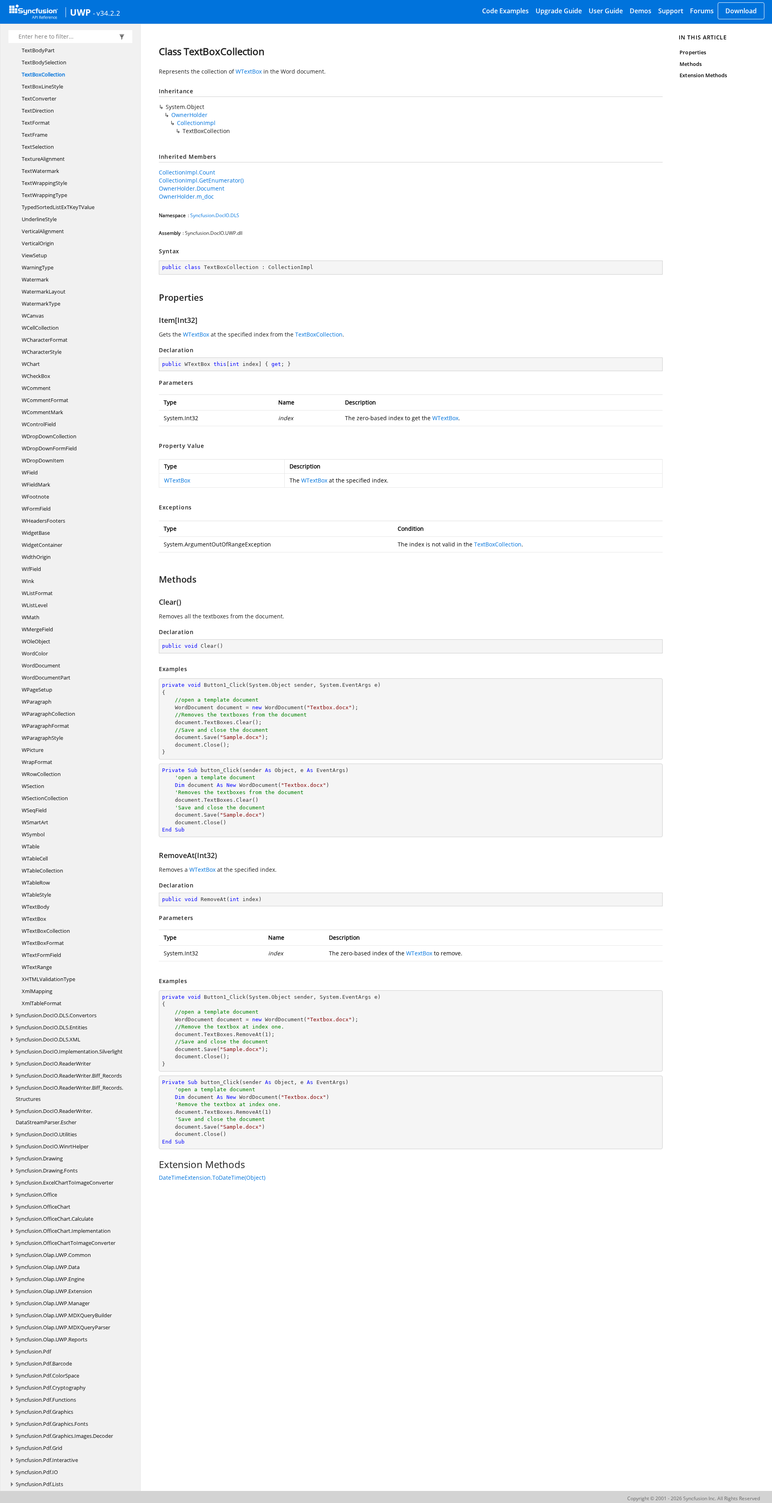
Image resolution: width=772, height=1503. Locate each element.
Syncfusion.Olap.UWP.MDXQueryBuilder (64, 1315)
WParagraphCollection (48, 713)
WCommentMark (42, 412)
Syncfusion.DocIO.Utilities (46, 1134)
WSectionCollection (45, 798)
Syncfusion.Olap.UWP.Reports (51, 1339)
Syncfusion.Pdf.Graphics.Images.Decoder (64, 1435)
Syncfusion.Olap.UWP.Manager (53, 1303)
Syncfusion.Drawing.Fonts (47, 1170)
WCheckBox (36, 376)
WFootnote (35, 496)
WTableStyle (36, 894)
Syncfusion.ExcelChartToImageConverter (64, 1182)
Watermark (35, 279)
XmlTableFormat (42, 1003)
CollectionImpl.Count (187, 172)
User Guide (606, 10)
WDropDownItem (43, 460)
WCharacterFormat (45, 339)
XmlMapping (37, 991)
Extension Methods (703, 75)
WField (30, 472)
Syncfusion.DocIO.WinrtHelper (52, 1146)
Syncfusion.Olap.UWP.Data (48, 1267)
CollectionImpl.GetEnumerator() (201, 180)
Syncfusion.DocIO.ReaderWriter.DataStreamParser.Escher (54, 1116)
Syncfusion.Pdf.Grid (39, 1448)
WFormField (36, 508)
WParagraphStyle (42, 737)
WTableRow (36, 882)
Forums (702, 10)
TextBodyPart (38, 50)
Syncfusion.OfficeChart (43, 1206)
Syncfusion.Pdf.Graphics (44, 1411)
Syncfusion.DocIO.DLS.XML (48, 1039)
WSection (33, 786)
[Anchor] (155, 297)
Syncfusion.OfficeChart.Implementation (63, 1230)
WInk (28, 581)
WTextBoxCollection (46, 930)
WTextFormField (41, 955)
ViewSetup (34, 255)
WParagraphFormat (45, 725)
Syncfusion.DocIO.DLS (214, 215)
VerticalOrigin (38, 243)
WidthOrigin (36, 557)
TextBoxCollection (43, 74)
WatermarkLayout (44, 291)
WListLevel (34, 605)
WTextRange (37, 967)
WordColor (35, 653)
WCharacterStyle (42, 351)
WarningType (37, 267)
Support (670, 10)
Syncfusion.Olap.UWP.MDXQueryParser (63, 1327)
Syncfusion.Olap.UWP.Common (53, 1255)
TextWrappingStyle (44, 183)
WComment (36, 388)
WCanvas (33, 315)
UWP (80, 12)
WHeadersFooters (43, 520)
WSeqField (34, 810)
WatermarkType (41, 303)
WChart (31, 364)
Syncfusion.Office (36, 1194)
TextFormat (36, 122)
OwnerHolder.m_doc (186, 196)
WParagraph (36, 701)
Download (741, 10)
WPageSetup (37, 689)
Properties (693, 52)
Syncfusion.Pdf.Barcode (44, 1363)
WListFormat (37, 593)
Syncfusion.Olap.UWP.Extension (54, 1291)
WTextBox (34, 918)
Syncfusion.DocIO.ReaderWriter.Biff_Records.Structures (69, 1093)
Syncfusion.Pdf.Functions (46, 1399)
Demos (640, 10)
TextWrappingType (44, 195)
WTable (30, 846)
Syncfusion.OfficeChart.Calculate (54, 1218)
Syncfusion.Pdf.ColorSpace (47, 1375)
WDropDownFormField (49, 448)
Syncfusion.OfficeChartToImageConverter (65, 1242)
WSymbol (33, 834)
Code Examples (505, 10)
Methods (690, 64)
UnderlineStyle (39, 219)
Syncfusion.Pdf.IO (37, 1472)
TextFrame (34, 134)
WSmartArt (35, 822)
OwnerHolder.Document (191, 188)
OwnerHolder (189, 115)
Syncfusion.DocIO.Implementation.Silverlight (69, 1051)
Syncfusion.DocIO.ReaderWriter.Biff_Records (69, 1075)
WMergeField (37, 629)
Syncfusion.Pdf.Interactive (47, 1460)
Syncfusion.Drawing (39, 1158)
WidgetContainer (42, 544)
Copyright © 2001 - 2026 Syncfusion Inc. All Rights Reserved (693, 1498)
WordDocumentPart (46, 677)
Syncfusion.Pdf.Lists (39, 1484)
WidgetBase (36, 532)
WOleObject (36, 641)
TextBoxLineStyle (42, 86)
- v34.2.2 (106, 12)
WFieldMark (36, 484)
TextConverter (39, 98)
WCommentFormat (45, 400)
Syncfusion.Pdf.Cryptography (51, 1387)
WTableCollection (42, 870)
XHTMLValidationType (48, 979)
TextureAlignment (43, 158)
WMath (30, 617)
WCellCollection (40, 327)
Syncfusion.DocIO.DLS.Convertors (56, 1015)
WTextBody (35, 906)
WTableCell (35, 858)
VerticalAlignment (43, 231)
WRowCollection (41, 774)
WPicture (32, 750)
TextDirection (38, 110)
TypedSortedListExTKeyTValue (58, 207)
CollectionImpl (196, 123)
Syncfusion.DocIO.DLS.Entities (51, 1027)
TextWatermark (40, 171)
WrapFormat (37, 762)
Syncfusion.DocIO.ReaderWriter (53, 1063)
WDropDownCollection (49, 436)
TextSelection (38, 146)
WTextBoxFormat (43, 943)
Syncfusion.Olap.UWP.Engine (50, 1279)
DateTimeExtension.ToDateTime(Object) (212, 1177)
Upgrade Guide (559, 10)
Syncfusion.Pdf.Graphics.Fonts (52, 1423)
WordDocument (41, 665)
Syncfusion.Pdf (33, 1351)
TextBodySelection (44, 62)
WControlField (39, 424)
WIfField (31, 569)
